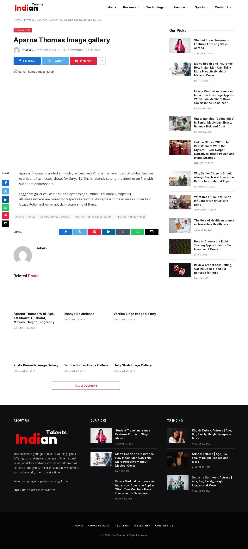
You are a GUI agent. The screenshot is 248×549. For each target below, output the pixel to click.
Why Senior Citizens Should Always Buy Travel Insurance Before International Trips (214, 177)
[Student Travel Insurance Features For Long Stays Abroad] (180, 45)
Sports (200, 7)
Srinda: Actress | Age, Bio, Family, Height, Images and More (210, 457)
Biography (28, 20)
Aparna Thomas (25, 216)
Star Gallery (55, 20)
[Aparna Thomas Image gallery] (86, 117)
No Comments (74, 50)
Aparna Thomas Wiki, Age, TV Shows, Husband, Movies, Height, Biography (34, 318)
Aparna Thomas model (131, 216)
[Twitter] (5, 191)
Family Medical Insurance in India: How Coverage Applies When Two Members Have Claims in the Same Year (214, 97)
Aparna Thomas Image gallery (93, 216)
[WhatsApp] (5, 207)
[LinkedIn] (5, 199)
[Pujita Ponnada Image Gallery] (36, 347)
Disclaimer (142, 525)
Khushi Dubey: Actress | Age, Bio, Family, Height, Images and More (213, 434)
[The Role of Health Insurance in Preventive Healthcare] (180, 225)
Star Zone (41, 20)
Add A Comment (86, 385)
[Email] (5, 223)
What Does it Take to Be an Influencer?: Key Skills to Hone (212, 200)
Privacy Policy (99, 525)
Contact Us (223, 7)
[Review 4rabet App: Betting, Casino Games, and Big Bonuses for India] (180, 270)
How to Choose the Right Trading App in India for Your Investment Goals (214, 245)
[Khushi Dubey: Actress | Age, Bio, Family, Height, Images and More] (178, 435)
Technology (155, 7)
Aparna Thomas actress (55, 216)
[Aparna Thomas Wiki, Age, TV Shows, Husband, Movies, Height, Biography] (36, 296)
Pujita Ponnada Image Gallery (36, 365)
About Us (122, 525)
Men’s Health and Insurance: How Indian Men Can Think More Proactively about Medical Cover (213, 69)
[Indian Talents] (30, 7)
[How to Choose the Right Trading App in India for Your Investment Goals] (180, 246)
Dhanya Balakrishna (79, 314)
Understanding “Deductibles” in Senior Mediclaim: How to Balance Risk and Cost (214, 122)
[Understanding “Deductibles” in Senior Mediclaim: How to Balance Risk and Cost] (180, 123)
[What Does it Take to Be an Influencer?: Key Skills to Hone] (180, 202)
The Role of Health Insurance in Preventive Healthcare (214, 222)
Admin (29, 50)
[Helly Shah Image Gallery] (136, 347)
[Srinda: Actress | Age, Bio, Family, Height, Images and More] (178, 459)
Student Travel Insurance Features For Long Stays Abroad (211, 44)
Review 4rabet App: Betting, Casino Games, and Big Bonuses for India (213, 268)
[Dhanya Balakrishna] (86, 296)
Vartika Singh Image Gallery (135, 314)
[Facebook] (5, 183)
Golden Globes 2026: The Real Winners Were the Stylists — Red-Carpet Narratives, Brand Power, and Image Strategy (214, 149)
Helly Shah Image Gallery (133, 365)
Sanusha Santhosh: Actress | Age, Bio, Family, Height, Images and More (212, 481)
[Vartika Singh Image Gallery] (136, 296)
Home (112, 7)
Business (129, 7)
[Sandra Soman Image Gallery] (86, 347)
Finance (179, 7)
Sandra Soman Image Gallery (86, 365)
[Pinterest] (5, 215)
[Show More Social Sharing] (102, 61)
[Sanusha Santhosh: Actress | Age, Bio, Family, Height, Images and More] (178, 482)
